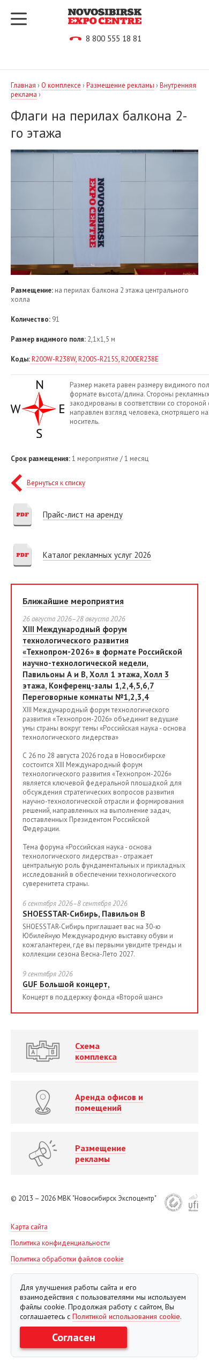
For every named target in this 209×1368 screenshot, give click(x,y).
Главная (23, 85)
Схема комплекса (96, 1051)
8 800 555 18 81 (113, 38)
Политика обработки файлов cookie (67, 1259)
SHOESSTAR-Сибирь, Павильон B (84, 914)
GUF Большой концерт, (66, 984)
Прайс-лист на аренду (83, 514)
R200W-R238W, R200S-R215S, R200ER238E (94, 359)
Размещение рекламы (120, 85)
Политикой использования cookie (126, 1316)
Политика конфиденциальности (60, 1242)
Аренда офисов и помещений (109, 1102)
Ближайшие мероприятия (73, 601)
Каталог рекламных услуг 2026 (97, 555)
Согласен (73, 1337)
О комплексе (61, 85)
